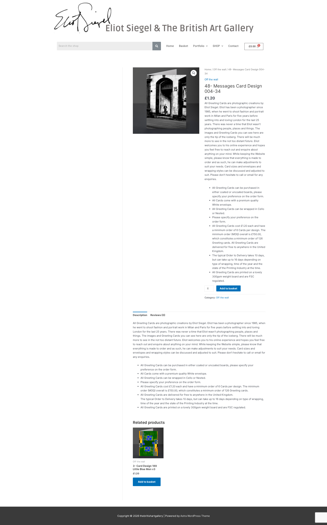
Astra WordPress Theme (195, 515)
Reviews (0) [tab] (157, 315)
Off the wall (219, 69)
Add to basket (228, 288)
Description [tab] (140, 315)
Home (170, 46)
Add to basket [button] (146, 481)
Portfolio (198, 46)
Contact (233, 46)
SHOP (216, 46)
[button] (200, 46)
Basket (183, 46)
